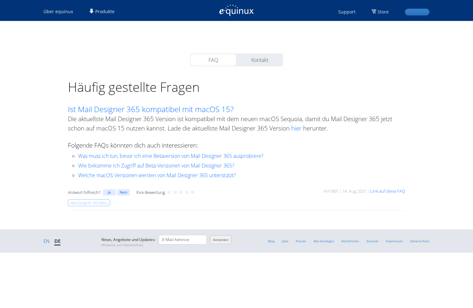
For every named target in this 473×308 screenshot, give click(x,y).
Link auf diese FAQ (387, 191)
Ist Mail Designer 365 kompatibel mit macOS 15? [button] (151, 109)
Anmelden (220, 239)
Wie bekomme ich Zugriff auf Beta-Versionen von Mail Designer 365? (156, 165)
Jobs (285, 241)
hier (296, 128)
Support (347, 12)
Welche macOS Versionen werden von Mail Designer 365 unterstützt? (157, 175)
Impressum (394, 241)
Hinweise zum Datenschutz (122, 245)
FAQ (213, 59)
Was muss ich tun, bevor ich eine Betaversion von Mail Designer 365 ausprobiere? (171, 155)
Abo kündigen (323, 241)
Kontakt (259, 59)
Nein (123, 192)
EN (46, 241)
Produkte (104, 11)
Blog (271, 241)
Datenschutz (420, 241)
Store (383, 12)
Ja (109, 192)
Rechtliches (350, 241)
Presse (301, 241)
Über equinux (58, 11)
